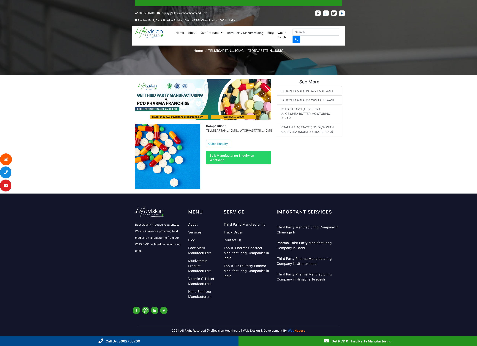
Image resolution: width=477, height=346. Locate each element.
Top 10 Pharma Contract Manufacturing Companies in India (246, 253)
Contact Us (232, 240)
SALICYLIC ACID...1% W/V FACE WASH (307, 91)
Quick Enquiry (218, 144)
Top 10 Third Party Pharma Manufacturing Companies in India (246, 271)
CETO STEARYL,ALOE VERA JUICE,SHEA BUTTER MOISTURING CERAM (305, 113)
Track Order (233, 232)
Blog (270, 33)
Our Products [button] (210, 33)
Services (194, 232)
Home (180, 33)
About (192, 33)
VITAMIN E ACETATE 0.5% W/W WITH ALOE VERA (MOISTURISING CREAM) (307, 129)
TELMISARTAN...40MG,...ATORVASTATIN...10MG (245, 51)
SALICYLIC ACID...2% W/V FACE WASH (308, 100)
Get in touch (282, 35)
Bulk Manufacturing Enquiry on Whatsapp (232, 158)
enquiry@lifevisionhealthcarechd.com (183, 13)
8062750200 (146, 13)
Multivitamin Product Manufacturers (199, 266)
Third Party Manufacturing (244, 33)
